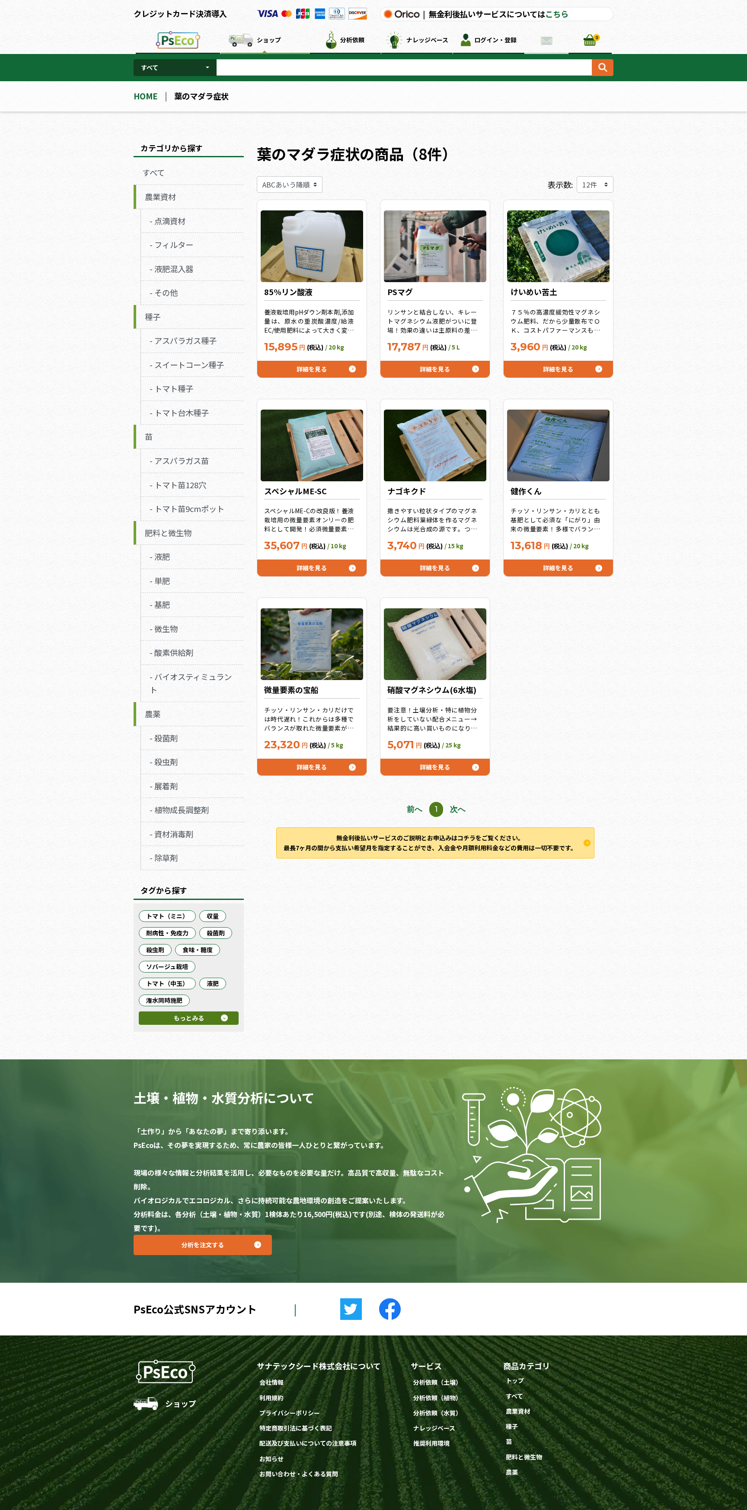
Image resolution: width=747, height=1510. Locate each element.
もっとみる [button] (206, 1019)
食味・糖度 (197, 949)
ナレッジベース (434, 1428)
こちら (556, 13)
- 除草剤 (164, 857)
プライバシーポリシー (289, 1412)
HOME (146, 96)
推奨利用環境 (431, 1443)
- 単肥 (160, 580)
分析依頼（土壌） (437, 1382)
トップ (515, 1380)
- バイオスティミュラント (191, 683)
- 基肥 (160, 604)
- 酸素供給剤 (171, 652)
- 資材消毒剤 (171, 833)
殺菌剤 (216, 932)
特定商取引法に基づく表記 (295, 1428)
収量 (213, 916)
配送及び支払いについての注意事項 (307, 1443)
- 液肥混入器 (171, 268)
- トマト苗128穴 (178, 484)
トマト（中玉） (167, 983)
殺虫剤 (155, 949)
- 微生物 (164, 628)
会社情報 (271, 1382)
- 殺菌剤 (164, 738)
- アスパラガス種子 (183, 340)
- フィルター (171, 244)
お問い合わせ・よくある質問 (298, 1473)
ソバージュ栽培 (167, 966)
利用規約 (271, 1397)
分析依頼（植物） (437, 1397)
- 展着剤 (164, 786)
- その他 (164, 292)
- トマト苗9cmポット (187, 508)
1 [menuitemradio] (436, 809)
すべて (149, 67)
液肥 (213, 983)
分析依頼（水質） (437, 1412)
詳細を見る (332, 367)
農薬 (152, 713)
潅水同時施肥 (164, 1000)
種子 (152, 316)
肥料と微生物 (168, 532)
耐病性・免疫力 (167, 932)
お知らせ (271, 1458)
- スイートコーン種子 (187, 364)
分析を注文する (227, 1242)
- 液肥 (160, 556)
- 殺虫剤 (164, 761)
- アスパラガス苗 (179, 460)
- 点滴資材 (167, 220)
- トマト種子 (171, 388)
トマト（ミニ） (167, 916)
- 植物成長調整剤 (179, 809)
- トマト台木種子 (179, 412)
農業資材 (160, 196)
